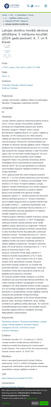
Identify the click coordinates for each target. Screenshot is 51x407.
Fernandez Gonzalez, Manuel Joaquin (17, 85)
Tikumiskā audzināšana (29, 321)
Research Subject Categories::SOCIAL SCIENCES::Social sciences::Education (20, 327)
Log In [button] (37, 6)
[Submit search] (28, 6)
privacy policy (32, 398)
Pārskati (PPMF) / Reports (16, 21)
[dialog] (25, 397)
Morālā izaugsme (15, 324)
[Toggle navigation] (45, 6)
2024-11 (6, 76)
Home (4, 15)
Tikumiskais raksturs (10, 321)
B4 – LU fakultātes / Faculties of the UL (22, 15)
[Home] (12, 6)
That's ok (44, 403)
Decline (35, 403)
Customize (6, 403)
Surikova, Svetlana (10, 88)
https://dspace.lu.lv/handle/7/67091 (17, 378)
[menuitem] (31, 6)
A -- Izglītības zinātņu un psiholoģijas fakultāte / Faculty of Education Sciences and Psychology (17, 18)
